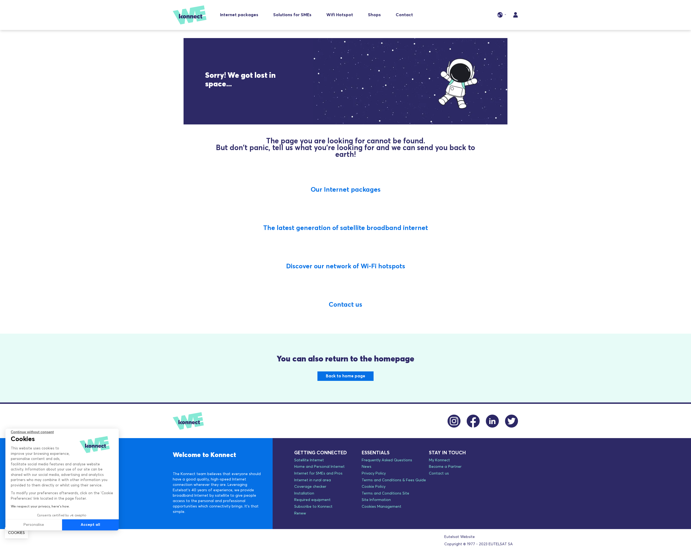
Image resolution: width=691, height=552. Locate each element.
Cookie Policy (373, 487)
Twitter (511, 421)
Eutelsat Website (459, 537)
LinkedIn (492, 421)
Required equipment (312, 500)
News (366, 467)
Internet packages (239, 15)
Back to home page (345, 376)
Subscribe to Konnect (313, 507)
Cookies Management (381, 507)
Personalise (33, 525)
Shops (374, 15)
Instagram (454, 421)
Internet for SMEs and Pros (318, 473)
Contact (404, 15)
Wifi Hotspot (339, 15)
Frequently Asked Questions (387, 460)
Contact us (439, 473)
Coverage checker (310, 487)
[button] (16, 533)
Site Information (376, 500)
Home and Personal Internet (319, 467)
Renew (300, 513)
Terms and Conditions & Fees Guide (394, 480)
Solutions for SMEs (292, 15)
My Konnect (439, 460)
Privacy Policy (374, 473)
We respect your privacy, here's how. (40, 506)
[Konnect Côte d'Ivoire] (189, 15)
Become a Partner (445, 467)
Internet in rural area (312, 480)
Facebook (473, 421)
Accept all (90, 525)
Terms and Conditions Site (385, 493)
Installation (304, 493)
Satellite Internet (309, 460)
